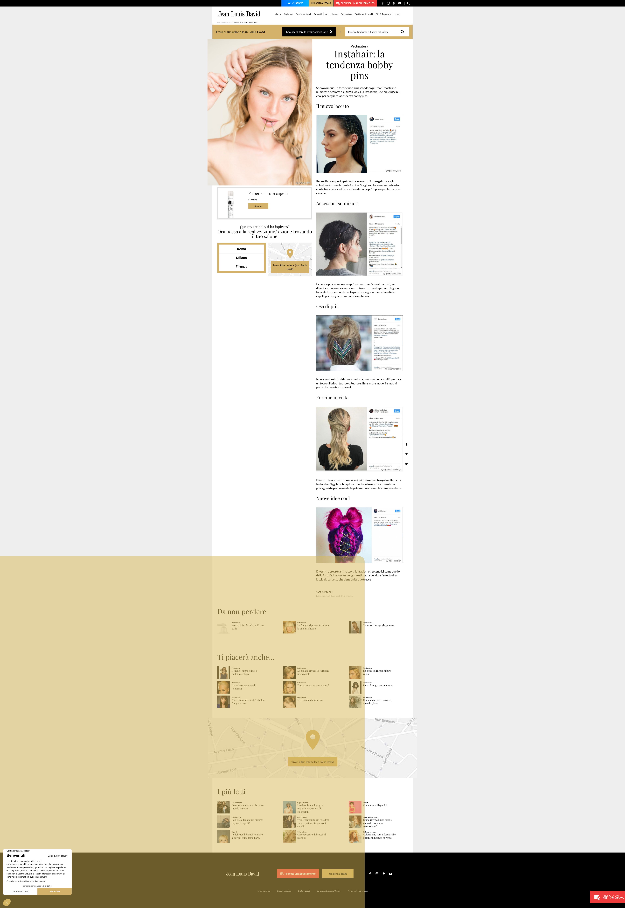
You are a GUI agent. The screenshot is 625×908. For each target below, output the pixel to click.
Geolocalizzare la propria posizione (307, 32)
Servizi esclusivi (303, 14)
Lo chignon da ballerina (310, 700)
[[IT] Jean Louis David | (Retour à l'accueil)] (239, 13)
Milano (241, 258)
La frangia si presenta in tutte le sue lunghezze (313, 627)
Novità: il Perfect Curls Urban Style (248, 627)
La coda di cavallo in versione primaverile (313, 672)
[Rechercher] (403, 31)
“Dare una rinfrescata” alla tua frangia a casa (248, 701)
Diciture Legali (304, 891)
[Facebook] (383, 3)
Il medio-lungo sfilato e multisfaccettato (244, 672)
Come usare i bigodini (375, 805)
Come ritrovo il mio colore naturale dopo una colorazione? (377, 823)
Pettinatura (320, 596)
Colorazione (346, 14)
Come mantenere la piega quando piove (377, 701)
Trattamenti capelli (364, 14)
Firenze (241, 266)
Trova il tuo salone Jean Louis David (290, 266)
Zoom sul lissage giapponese (378, 625)
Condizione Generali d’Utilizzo (328, 891)
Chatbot (297, 3)
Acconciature (331, 14)
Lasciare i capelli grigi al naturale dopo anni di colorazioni (310, 808)
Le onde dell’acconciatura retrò (377, 672)
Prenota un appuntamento (358, 3)
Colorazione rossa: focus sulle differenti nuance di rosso (379, 836)
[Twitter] (406, 464)
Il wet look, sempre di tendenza (244, 687)
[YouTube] (400, 3)
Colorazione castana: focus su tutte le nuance (248, 807)
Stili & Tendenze (383, 14)
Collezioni (288, 14)
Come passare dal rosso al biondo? (311, 836)
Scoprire (258, 206)
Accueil (220, 22)
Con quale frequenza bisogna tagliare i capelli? (247, 821)
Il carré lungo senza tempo (377, 685)
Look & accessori (333, 596)
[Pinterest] (394, 3)
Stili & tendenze (347, 596)
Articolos (227, 22)
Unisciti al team (321, 3)
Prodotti (318, 14)
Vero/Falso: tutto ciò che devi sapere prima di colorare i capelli (313, 823)
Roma (241, 249)
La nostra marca (263, 891)
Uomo (397, 14)
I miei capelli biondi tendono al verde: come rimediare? (247, 836)
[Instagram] (388, 3)
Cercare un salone (284, 891)
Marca (278, 14)
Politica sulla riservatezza (357, 891)
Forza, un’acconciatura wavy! (313, 685)
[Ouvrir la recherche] (408, 3)
